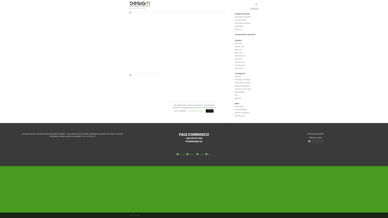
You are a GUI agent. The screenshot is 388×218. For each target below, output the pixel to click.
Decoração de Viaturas (242, 83)
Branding (238, 76)
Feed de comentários (242, 113)
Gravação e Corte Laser (243, 89)
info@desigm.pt (194, 141)
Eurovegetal (239, 26)
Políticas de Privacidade (315, 134)
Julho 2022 (238, 59)
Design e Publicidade (242, 86)
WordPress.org (240, 116)
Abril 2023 (238, 49)
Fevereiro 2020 (240, 65)
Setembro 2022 (240, 56)
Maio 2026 (238, 43)
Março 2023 (239, 52)
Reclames (238, 29)
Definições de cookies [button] (195, 111)
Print (236, 95)
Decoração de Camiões (243, 17)
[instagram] (191, 154)
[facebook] (181, 154)
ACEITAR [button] (209, 111)
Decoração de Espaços (242, 23)
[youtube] (200, 154)
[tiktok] (208, 154)
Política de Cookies (315, 137)
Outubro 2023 (239, 46)
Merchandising (240, 92)
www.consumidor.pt (89, 136)
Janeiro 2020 (239, 68)
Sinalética (238, 98)
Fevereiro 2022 (240, 62)
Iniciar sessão (239, 106)
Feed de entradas (241, 109)
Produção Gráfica (240, 20)
